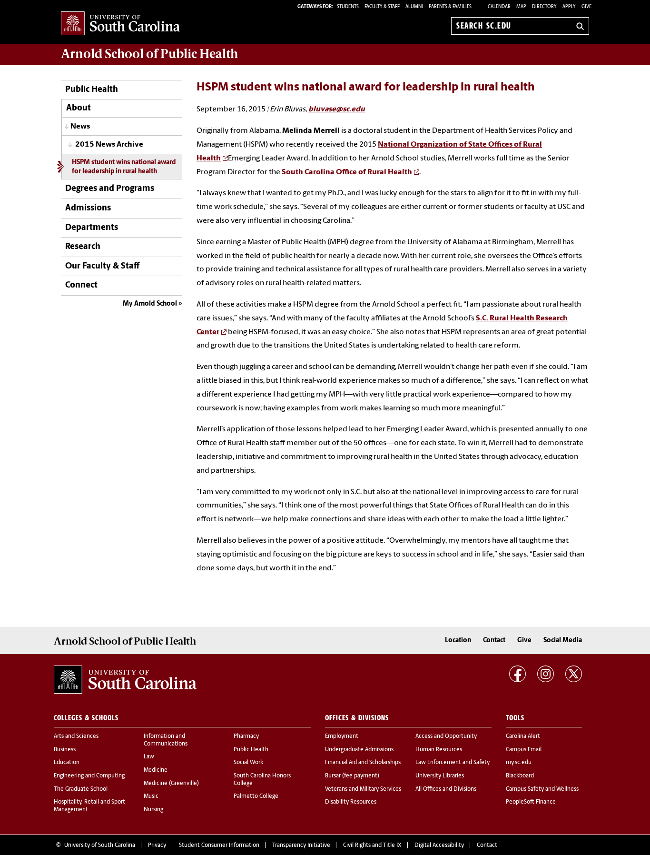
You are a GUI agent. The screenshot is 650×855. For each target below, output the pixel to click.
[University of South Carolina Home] (120, 24)
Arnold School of (149, 54)
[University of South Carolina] (125, 680)
